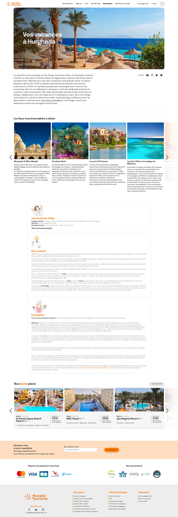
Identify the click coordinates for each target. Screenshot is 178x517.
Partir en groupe (144, 498)
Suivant (167, 157)
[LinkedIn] (36, 509)
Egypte (18, 416)
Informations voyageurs (117, 504)
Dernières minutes (122, 4)
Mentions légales (79, 496)
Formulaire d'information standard (85, 511)
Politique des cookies (80, 501)
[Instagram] (43, 509)
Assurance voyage (116, 501)
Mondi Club (95, 4)
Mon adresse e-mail (71, 447)
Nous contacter (115, 496)
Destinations (67, 4)
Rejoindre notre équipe (117, 509)
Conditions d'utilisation (81, 506)
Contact (154, 3)
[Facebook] (29, 509)
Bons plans (107, 4)
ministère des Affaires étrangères (95, 368)
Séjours (79, 4)
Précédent (10, 157)
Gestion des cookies (80, 504)
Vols (86, 4)
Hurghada (25, 416)
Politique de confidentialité (83, 498)
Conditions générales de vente (84, 509)
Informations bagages (117, 506)
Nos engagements (143, 3)
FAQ (110, 498)
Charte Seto (143, 501)
